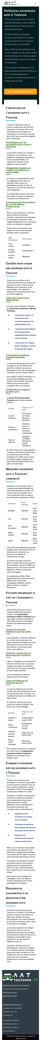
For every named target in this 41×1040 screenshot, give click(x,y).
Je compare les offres (20, 91)
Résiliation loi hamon (10, 996)
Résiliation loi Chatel (10, 992)
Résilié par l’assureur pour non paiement (16, 985)
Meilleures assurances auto (12, 1005)
